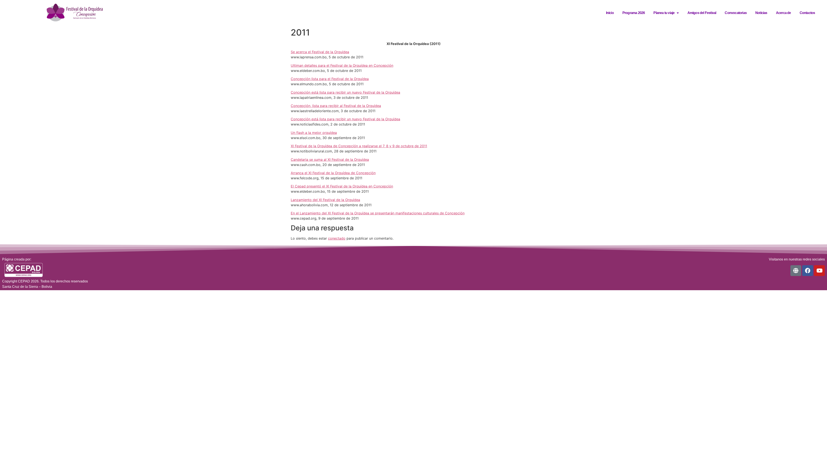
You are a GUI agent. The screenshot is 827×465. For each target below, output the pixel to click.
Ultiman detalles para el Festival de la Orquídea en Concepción (342, 65)
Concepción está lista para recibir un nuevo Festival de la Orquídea (345, 92)
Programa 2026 (633, 13)
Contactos (807, 13)
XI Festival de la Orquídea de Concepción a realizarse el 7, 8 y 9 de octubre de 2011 (359, 146)
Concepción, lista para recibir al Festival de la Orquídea (336, 106)
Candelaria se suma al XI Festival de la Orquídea (330, 159)
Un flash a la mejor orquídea (314, 132)
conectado (336, 238)
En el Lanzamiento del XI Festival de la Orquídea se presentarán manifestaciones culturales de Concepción (378, 213)
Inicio (610, 13)
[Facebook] (807, 270)
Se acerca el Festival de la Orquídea (320, 52)
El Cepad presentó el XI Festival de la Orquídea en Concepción (342, 186)
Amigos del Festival (701, 13)
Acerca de (783, 13)
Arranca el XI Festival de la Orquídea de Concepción (333, 173)
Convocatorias (736, 13)
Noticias (761, 13)
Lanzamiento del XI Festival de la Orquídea (325, 200)
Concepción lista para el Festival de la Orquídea (330, 79)
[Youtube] (819, 270)
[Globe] (795, 270)
